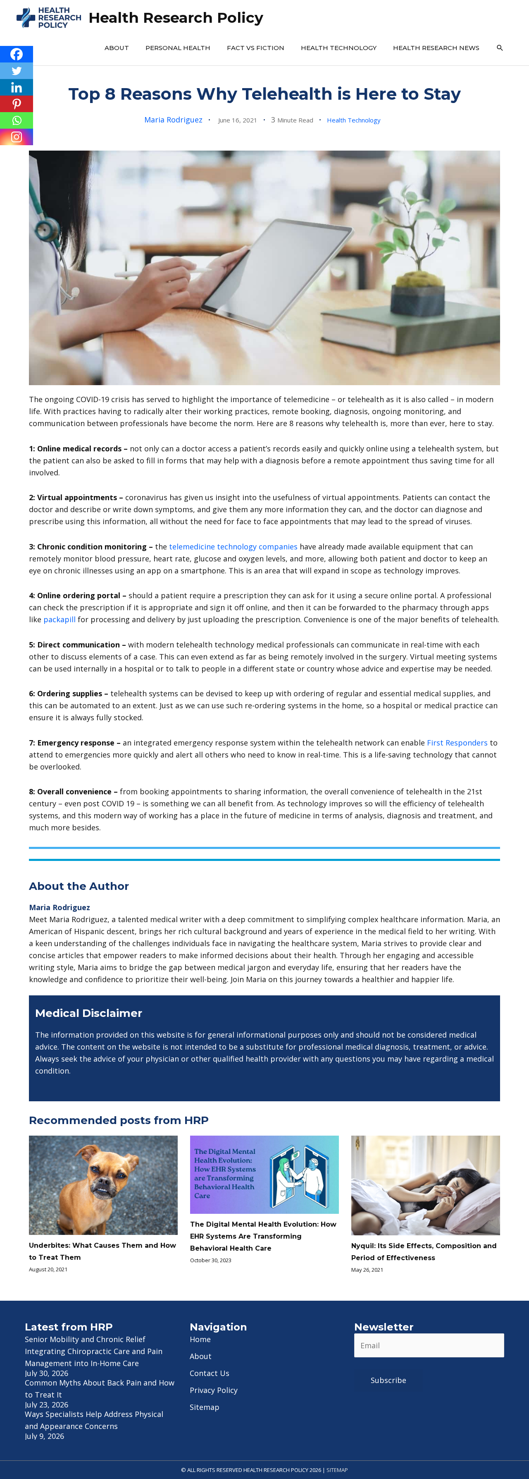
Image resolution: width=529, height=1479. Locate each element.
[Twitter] (16, 70)
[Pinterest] (16, 104)
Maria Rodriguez (173, 120)
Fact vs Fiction (255, 48)
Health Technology (338, 48)
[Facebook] (16, 54)
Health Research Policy (175, 17)
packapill (59, 619)
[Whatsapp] (16, 120)
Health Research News (436, 48)
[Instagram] (16, 137)
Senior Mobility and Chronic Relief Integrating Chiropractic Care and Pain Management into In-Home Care (93, 1351)
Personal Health (177, 48)
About (117, 48)
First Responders (457, 743)
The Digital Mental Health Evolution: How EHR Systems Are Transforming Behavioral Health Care (263, 1236)
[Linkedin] (16, 87)
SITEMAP (337, 1470)
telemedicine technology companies (233, 546)
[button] (500, 48)
